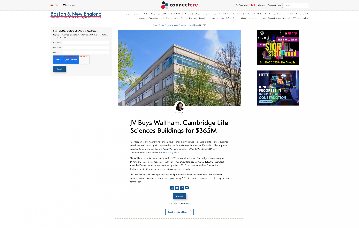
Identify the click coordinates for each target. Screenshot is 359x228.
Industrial (211, 18)
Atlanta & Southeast (147, 14)
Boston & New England (166, 14)
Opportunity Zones (240, 18)
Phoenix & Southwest (244, 14)
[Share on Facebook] (172, 188)
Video (305, 18)
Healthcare (192, 18)
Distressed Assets (172, 18)
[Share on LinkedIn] (182, 188)
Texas (273, 14)
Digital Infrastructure (156, 18)
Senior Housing (260, 18)
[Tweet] (177, 188)
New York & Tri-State (227, 14)
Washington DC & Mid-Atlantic (289, 14)
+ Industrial (189, 25)
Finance (184, 18)
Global (305, 14)
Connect (179, 196)
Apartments (143, 18)
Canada (136, 14)
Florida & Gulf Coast (209, 14)
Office (228, 18)
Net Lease (220, 18)
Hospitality (202, 18)
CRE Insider (297, 18)
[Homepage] (179, 4)
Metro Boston (179, 25)
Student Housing (274, 18)
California (180, 14)
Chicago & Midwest (192, 14)
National (128, 14)
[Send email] (187, 188)
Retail (251, 18)
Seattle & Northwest (262, 14)
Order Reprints (173, 203)
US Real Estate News (58, 17)
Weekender (286, 18)
